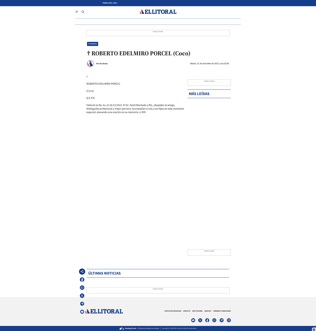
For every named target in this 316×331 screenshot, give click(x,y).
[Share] (82, 271)
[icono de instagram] (229, 320)
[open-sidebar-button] (76, 11)
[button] (82, 280)
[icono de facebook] (207, 320)
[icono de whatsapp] (214, 320)
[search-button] (82, 11)
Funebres (92, 44)
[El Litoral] (158, 12)
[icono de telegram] (221, 320)
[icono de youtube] (193, 320)
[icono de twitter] (200, 320)
